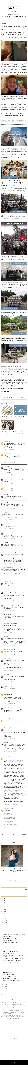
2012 (3, 911)
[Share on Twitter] (9, 397)
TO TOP (25, 1063)
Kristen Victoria (7, 707)
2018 (3, 900)
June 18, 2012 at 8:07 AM (9, 498)
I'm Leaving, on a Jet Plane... (9, 974)
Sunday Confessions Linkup (9, 949)
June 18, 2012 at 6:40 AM (9, 462)
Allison (5, 494)
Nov (5, 915)
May (5, 984)
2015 (3, 905)
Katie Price (6, 581)
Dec (5, 913)
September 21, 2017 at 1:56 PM (10, 804)
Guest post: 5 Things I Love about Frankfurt (14, 1004)
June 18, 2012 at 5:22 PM (9, 681)
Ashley (5, 636)
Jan (4, 991)
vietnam (18, 14)
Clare (5, 502)
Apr (4, 986)
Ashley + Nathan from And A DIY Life (12, 567)
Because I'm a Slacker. (8, 936)
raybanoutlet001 (7, 808)
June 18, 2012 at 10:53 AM (9, 610)
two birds (6, 604)
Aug (5, 920)
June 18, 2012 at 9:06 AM (9, 563)
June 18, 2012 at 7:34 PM (9, 703)
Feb (4, 990)
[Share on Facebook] (7, 397)
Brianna (5, 512)
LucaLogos (16, 1062)
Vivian (5, 742)
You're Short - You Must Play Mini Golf (12, 965)
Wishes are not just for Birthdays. (11, 962)
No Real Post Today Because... (10, 942)
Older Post (24, 834)
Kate (5, 542)
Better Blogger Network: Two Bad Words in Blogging (14, 1002)
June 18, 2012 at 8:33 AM (9, 519)
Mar (5, 988)
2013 (3, 909)
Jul (4, 922)
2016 (3, 904)
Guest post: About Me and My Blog (14, 1018)
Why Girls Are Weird (8, 649)
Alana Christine (7, 532)
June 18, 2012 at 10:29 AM (9, 600)
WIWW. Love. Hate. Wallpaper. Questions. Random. (14, 932)
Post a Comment (6, 828)
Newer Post (4, 834)
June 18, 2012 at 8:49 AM (9, 528)
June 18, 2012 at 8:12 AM (9, 508)
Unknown (6, 441)
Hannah (5, 478)
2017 (3, 902)
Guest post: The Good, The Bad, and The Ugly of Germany (14, 1016)
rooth (5, 590)
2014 (3, 907)
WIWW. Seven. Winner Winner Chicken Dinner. (13, 944)
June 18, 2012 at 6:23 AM (9, 449)
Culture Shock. (6, 970)
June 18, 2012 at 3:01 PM (9, 654)
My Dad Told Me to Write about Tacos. (12, 960)
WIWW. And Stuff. (7, 972)
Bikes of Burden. (14, 290)
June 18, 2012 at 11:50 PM (9, 753)
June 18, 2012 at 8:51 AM (9, 548)
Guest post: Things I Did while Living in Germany (14, 1012)
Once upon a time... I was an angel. (11, 951)
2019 (3, 898)
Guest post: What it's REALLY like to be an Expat (14, 1015)
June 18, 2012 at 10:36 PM (9, 715)
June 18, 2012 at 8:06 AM (9, 490)
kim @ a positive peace (9, 552)
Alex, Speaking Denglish (9, 623)
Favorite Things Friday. (8, 982)
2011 (3, 994)
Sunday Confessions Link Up (9, 938)
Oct (5, 916)
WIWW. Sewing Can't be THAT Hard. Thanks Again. (14, 958)
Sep (4, 918)
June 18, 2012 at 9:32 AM (9, 587)
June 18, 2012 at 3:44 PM (9, 670)
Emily (5, 466)
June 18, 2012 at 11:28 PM (9, 724)
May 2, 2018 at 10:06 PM (9, 826)
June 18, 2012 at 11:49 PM (9, 738)
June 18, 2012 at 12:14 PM (9, 619)
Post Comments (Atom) (12, 837)
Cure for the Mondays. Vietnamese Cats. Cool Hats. (14, 947)
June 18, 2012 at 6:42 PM (9, 688)
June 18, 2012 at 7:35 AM (9, 483)
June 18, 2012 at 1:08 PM (9, 645)
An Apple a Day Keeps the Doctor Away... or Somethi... (15, 934)
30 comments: (20, 397)
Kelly (5, 692)
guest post (13, 14)
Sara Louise (6, 727)
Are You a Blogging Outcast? (10, 976)
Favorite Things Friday (8, 927)
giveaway (15, 388)
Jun (4, 924)
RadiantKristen (7, 658)
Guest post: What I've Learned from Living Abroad (14, 1013)
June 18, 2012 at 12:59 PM (9, 632)
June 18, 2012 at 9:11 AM (9, 578)
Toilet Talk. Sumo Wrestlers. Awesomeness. (13, 926)
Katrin (5, 523)
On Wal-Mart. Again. (7, 946)
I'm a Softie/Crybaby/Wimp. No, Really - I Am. (12, 980)
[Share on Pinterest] (11, 397)
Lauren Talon (7, 487)
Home (14, 834)
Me (4, 685)
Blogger (16, 1038)
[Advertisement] (12, 1051)
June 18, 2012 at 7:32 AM (9, 474)
